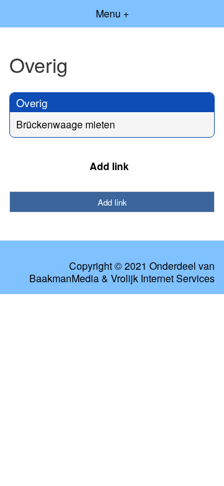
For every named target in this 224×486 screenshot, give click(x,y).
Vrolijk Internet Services (163, 278)
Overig (31, 102)
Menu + (112, 13)
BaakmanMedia (64, 278)
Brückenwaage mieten (65, 124)
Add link (109, 166)
